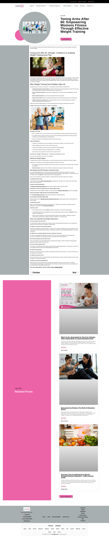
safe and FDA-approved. (48, 205)
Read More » (63, 347)
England (50, 525)
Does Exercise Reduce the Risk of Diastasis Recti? (78, 408)
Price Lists (82, 5)
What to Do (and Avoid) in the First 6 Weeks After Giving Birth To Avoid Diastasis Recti (78, 337)
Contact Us (89, 5)
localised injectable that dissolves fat (39, 186)
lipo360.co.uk (55, 534)
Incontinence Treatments (54, 5)
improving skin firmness (63, 190)
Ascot (67, 528)
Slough (29, 528)
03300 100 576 (58, 267)
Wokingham (47, 528)
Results (76, 5)
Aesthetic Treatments (40, 5)
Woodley (57, 528)
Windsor (62, 528)
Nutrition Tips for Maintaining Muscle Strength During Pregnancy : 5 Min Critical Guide (77, 476)
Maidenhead (40, 528)
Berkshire (58, 525)
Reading (25, 528)
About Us (32, 5)
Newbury (52, 528)
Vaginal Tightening (67, 5)
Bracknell (34, 528)
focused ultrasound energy (38, 194)
